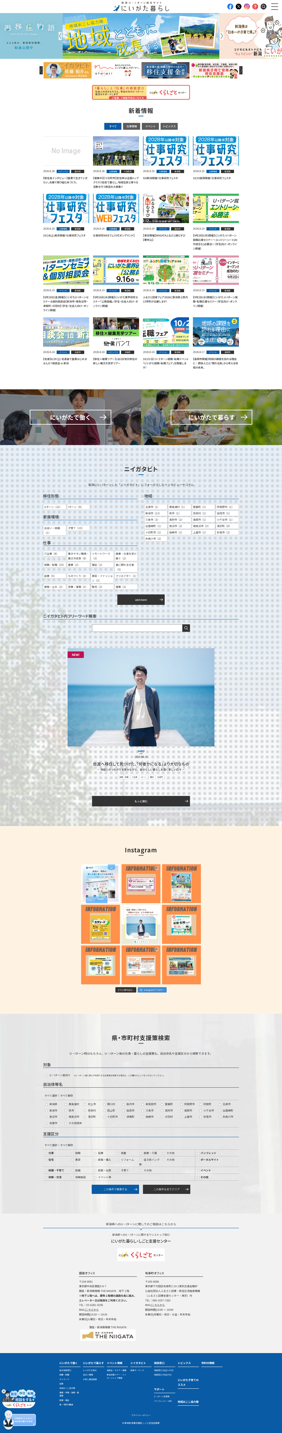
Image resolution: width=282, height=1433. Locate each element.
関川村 (111, 1104)
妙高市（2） (224, 532)
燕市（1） (175, 513)
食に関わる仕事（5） (125, 567)
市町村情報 (207, 1363)
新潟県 (53, 1104)
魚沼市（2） (176, 526)
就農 (123, 1153)
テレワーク (64, 1379)
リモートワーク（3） (101, 556)
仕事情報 (131, 126)
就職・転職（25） (54, 565)
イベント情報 (114, 1363)
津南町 (130, 1117)
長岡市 (188, 1110)
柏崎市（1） (176, 532)
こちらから (92, 1310)
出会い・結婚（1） (52, 530)
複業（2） (122, 587)
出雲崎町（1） (154, 526)
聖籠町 (168, 1104)
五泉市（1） (152, 507)
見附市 (168, 1110)
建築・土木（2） (54, 587)
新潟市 (53, 1110)
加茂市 (130, 1110)
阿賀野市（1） (225, 507)
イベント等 (104, 1177)
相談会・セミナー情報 (116, 1370)
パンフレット (208, 1153)
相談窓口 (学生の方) (163, 1374)
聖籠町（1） (200, 507)
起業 (100, 1153)
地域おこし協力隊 (67, 1388)
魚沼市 (53, 1117)
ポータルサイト (209, 1160)
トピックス (169, 126)
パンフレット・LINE (163, 1400)
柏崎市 (149, 1117)
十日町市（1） (154, 532)
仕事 (51, 1153)
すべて (113, 126)
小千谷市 (208, 1110)
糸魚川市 (227, 1117)
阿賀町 (207, 1104)
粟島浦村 (73, 1104)
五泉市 (226, 1104)
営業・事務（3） (78, 587)
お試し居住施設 (90, 1379)
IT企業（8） (51, 554)
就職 (77, 1153)
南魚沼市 (73, 1117)
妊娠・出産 (104, 1170)
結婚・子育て (56, 1170)
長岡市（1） (200, 520)
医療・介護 (150, 1153)
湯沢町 (91, 1117)
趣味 (152, 777)
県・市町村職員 (66, 1404)
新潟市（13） (153, 513)
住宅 (51, 1160)
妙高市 (207, 1117)
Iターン (144, 777)
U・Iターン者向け (59, 1075)
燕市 (71, 1110)
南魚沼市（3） (201, 526)
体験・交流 (55, 1177)
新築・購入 (104, 1160)
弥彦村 (91, 1110)
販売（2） (98, 587)
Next (221, 36)
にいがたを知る (90, 1370)
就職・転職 (123, 777)
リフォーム (127, 1160)
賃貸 (77, 1160)
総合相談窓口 (65, 1370)
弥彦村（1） (200, 513)
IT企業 (134, 777)
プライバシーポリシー (141, 1415)
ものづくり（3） (78, 576)
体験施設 (80, 1177)
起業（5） (50, 576)
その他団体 (75, 1123)
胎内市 (130, 1104)
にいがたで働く (68, 1363)
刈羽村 (168, 1117)
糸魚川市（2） (154, 538)
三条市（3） (152, 520)
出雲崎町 (227, 1110)
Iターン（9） (75, 507)
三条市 (149, 1110)
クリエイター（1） (127, 576)
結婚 (77, 1170)
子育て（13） (76, 528)
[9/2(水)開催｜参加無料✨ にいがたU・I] (141, 883)
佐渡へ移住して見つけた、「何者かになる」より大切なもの (141, 764)
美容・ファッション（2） (102, 578)
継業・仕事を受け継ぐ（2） (126, 556)
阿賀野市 (189, 1104)
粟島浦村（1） (177, 507)
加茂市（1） (224, 513)
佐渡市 (160, 777)
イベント (150, 126)
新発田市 (150, 1104)
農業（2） (74, 565)
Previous (60, 36)
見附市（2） (176, 520)
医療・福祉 (64, 1400)
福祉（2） (98, 565)
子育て (124, 1170)
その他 (170, 1153)
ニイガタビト (138, 1363)
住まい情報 (88, 1374)
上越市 (188, 1117)
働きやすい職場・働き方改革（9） (78, 556)
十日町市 (112, 1117)
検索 (186, 628)
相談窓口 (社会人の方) (163, 1370)
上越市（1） (200, 532)
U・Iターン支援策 (161, 1396)
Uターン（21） (53, 507)
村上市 (91, 1104)
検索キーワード (137, 1370)
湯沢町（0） (224, 526)
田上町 (111, 1110)
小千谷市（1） (225, 520)
